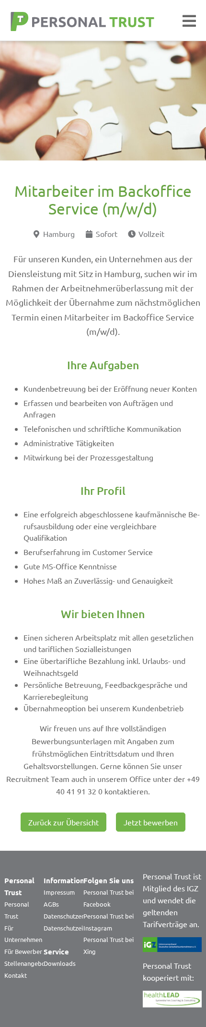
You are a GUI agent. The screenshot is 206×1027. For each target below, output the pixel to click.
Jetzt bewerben (151, 822)
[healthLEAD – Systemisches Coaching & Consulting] (172, 999)
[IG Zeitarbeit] (172, 944)
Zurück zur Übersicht (63, 822)
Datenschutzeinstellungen (80, 928)
